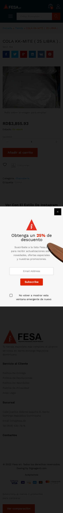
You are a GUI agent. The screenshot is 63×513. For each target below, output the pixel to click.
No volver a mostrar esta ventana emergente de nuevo (33, 297)
